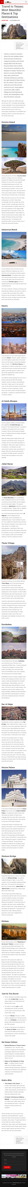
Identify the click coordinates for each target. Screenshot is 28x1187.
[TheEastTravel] (8, 2)
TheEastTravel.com (17, 1182)
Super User (5, 20)
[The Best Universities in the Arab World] (14, 1176)
